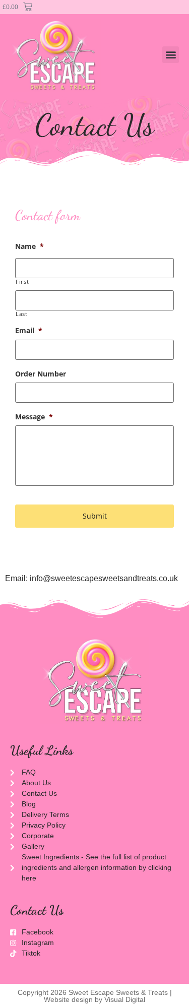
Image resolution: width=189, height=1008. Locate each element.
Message (34, 416)
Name (29, 246)
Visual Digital (124, 999)
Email (28, 330)
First (22, 281)
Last (22, 314)
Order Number (40, 374)
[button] (170, 54)
